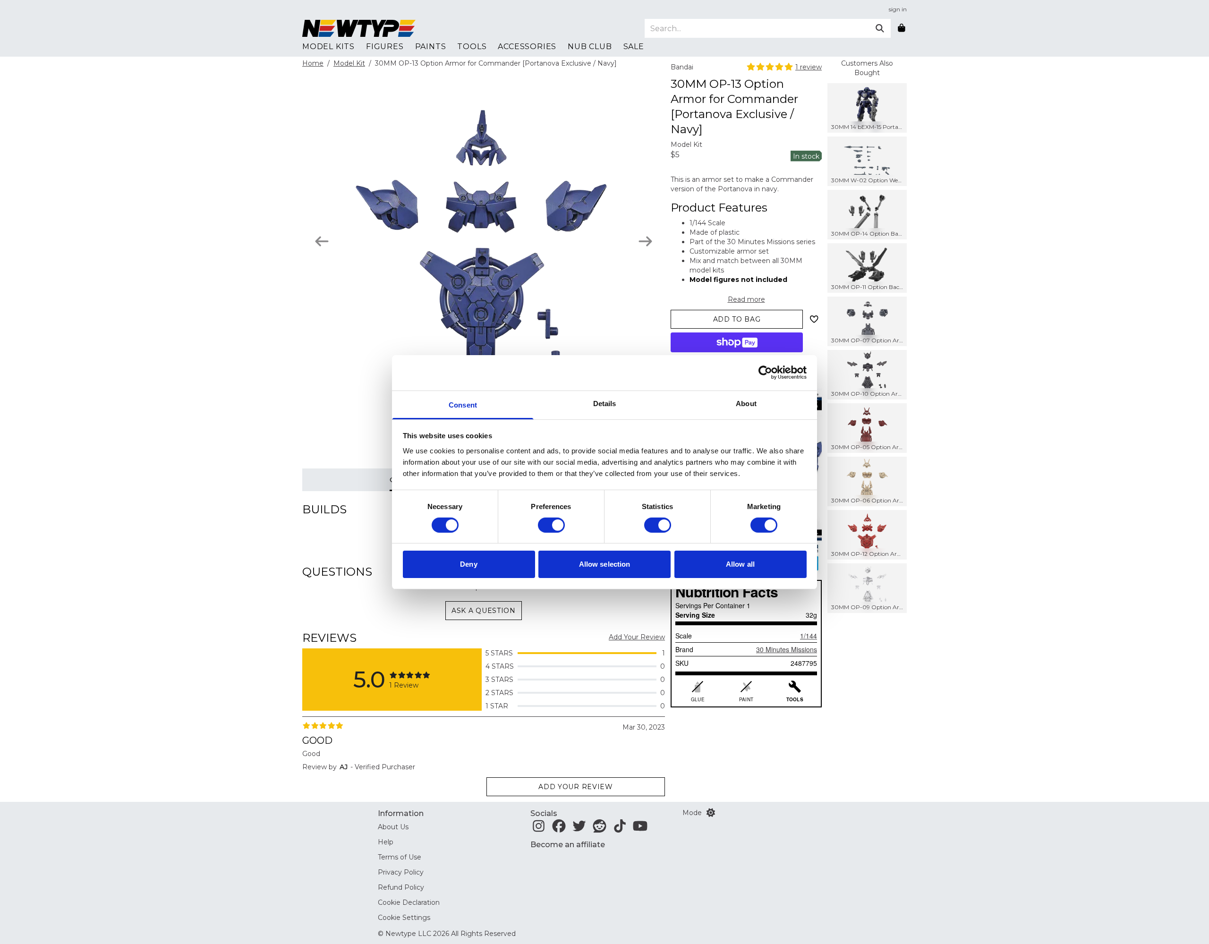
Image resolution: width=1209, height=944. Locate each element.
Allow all (740, 564)
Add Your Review (637, 637)
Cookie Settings (404, 917)
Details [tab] (604, 403)
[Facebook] (559, 829)
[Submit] (880, 28)
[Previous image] (322, 241)
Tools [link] (471, 46)
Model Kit (349, 63)
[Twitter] (579, 829)
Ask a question (483, 610)
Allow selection (604, 564)
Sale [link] (633, 46)
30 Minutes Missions (786, 649)
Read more (746, 299)
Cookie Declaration (409, 902)
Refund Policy (401, 887)
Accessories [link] (527, 46)
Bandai (682, 67)
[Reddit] (599, 829)
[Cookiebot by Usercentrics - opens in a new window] (765, 373)
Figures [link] (385, 46)
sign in (898, 9)
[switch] (551, 525)
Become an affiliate (567, 844)
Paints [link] (430, 46)
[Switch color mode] (711, 812)
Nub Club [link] (590, 46)
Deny (468, 564)
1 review (808, 67)
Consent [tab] (463, 404)
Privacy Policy (401, 872)
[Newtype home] (359, 28)
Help (385, 842)
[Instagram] (538, 829)
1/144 (808, 635)
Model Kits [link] (328, 46)
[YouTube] (640, 829)
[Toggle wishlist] (814, 319)
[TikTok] (620, 829)
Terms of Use (399, 857)
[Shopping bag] (901, 28)
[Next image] (645, 241)
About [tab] (746, 403)
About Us (393, 827)
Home (313, 63)
